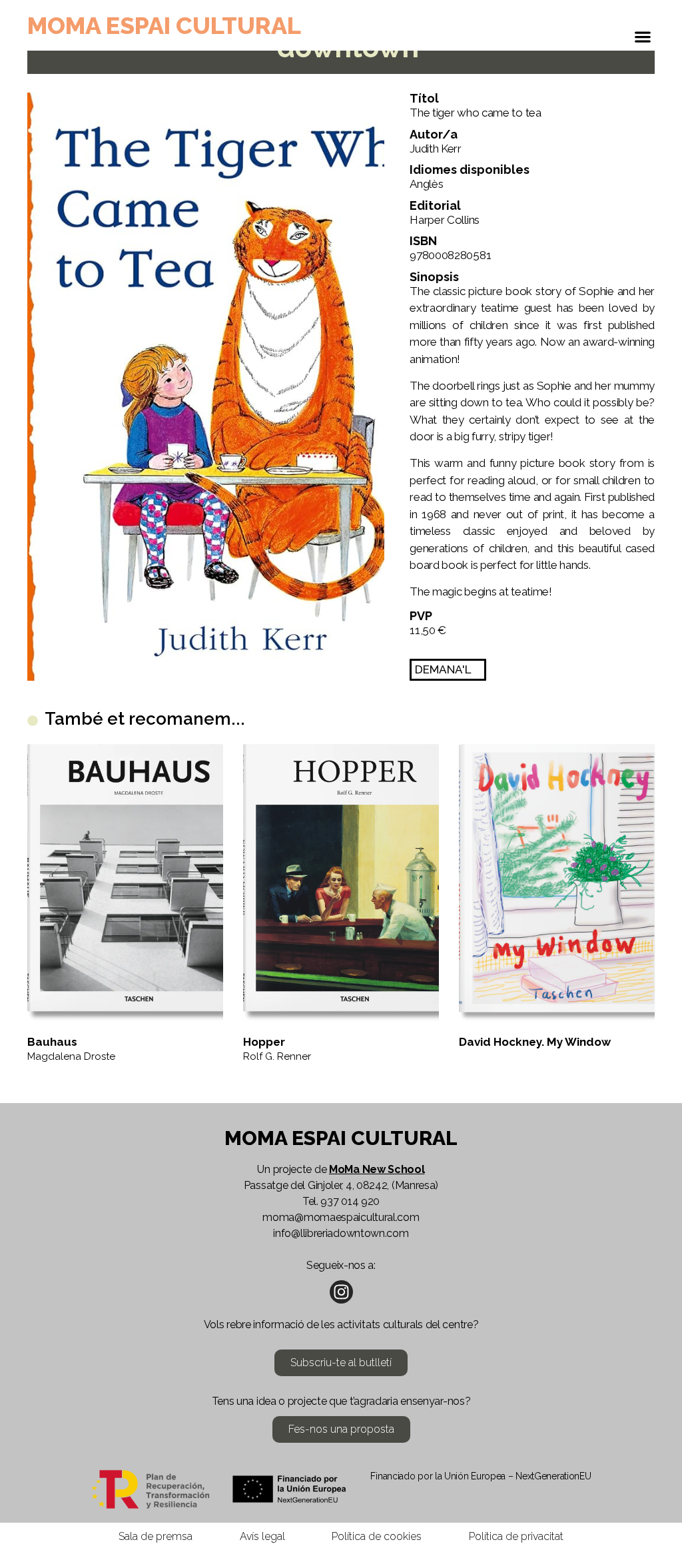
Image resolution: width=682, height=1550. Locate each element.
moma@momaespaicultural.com (340, 1217)
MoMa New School (377, 1169)
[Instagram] (341, 1292)
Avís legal (262, 1536)
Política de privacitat (516, 1536)
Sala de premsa (155, 1536)
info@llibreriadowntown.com (340, 1233)
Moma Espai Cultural (164, 25)
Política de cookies (377, 1536)
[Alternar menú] (642, 40)
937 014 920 (350, 1201)
